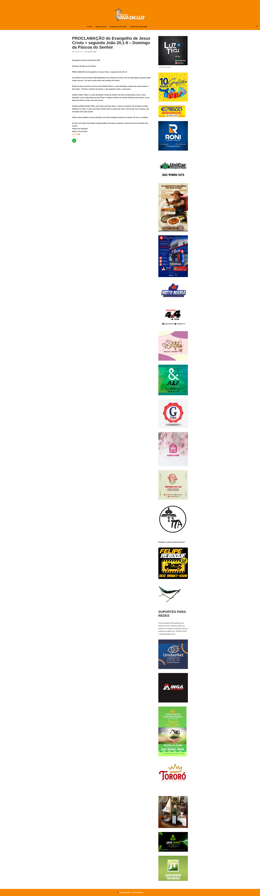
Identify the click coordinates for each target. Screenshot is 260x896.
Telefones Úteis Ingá (138, 27)
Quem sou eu (101, 27)
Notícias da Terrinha (118, 27)
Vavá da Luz (79, 51)
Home (89, 27)
